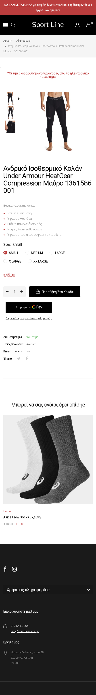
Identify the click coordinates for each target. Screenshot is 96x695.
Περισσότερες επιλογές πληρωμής (29, 318)
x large (14, 261)
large (59, 253)
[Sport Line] (48, 25)
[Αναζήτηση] (13, 25)
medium (36, 253)
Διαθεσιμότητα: (13, 337)
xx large (40, 261)
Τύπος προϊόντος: (13, 344)
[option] (11, 99)
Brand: (7, 351)
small (13, 253)
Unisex (7, 511)
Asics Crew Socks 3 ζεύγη (22, 517)
